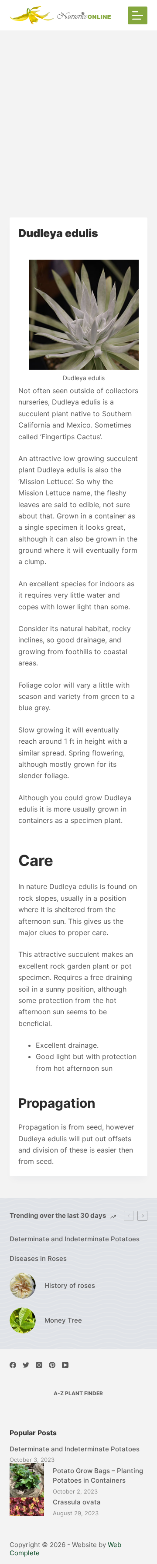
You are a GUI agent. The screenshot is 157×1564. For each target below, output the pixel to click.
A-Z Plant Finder (78, 1393)
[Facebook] (13, 1365)
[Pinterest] (52, 1365)
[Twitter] (26, 1365)
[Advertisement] (78, 113)
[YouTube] (65, 1365)
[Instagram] (39, 1365)
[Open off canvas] (137, 15)
